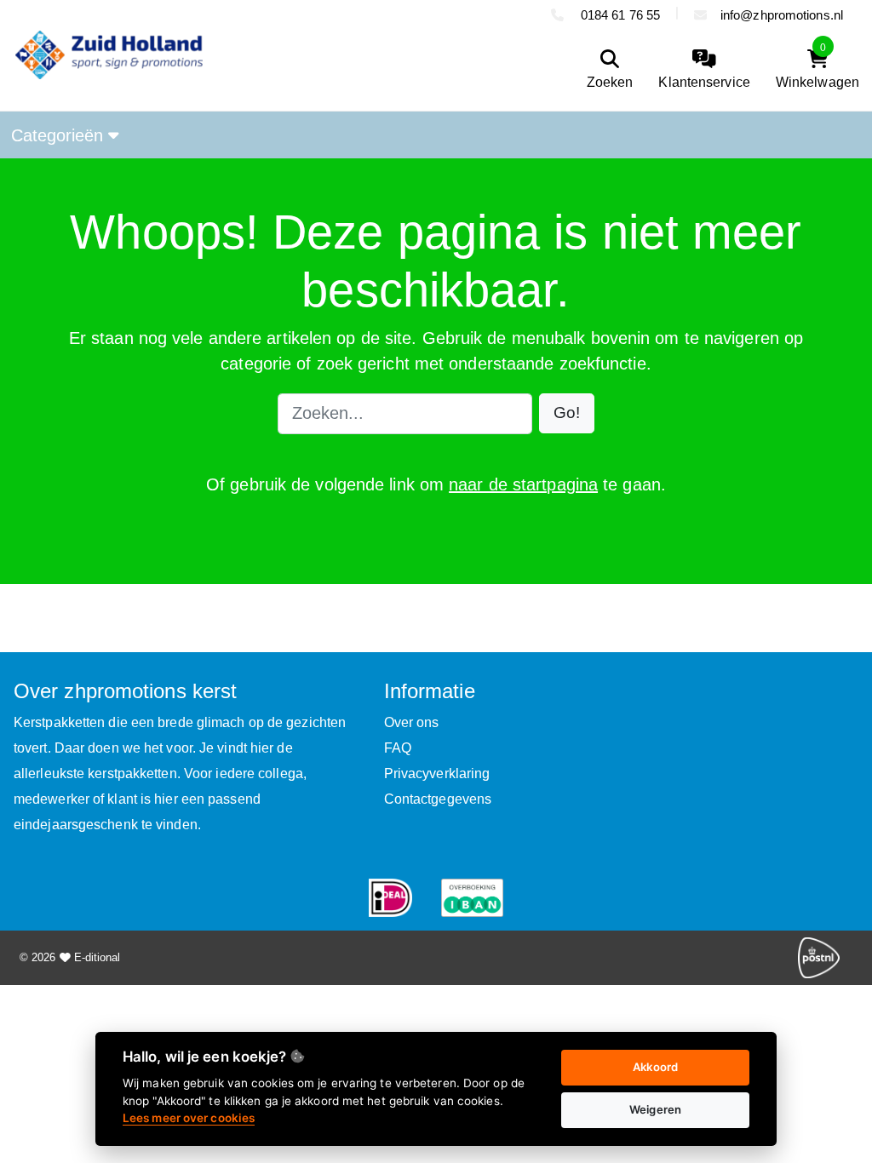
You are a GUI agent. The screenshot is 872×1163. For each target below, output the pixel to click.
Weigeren (655, 1109)
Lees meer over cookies (189, 1118)
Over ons (411, 722)
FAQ (397, 748)
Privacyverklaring (437, 773)
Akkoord (655, 1067)
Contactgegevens (438, 799)
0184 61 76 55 (618, 15)
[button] (566, 413)
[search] (610, 69)
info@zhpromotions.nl (781, 15)
